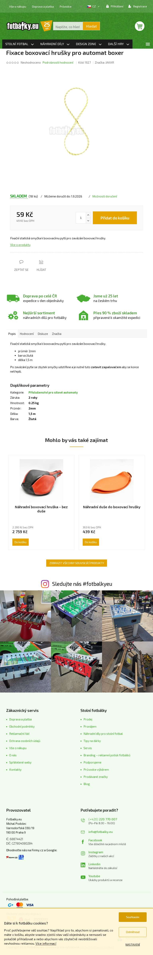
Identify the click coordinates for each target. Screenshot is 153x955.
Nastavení (133, 944)
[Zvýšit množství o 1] (88, 215)
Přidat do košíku (114, 217)
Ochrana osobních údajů (24, 741)
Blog (86, 784)
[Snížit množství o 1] (88, 220)
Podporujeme (92, 762)
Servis (87, 748)
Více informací (45, 943)
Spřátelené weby (20, 762)
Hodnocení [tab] (27, 333)
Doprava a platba (43, 6)
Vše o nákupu (17, 6)
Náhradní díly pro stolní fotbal (103, 733)
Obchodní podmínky (22, 726)
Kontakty (15, 769)
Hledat (91, 26)
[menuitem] (19, 44)
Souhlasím (132, 917)
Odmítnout (133, 932)
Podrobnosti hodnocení (57, 62)
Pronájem (89, 726)
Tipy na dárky (92, 741)
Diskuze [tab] (43, 333)
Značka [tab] (56, 333)
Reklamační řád (19, 733)
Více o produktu (20, 245)
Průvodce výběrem (96, 769)
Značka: (104, 62)
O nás (13, 755)
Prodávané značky (95, 776)
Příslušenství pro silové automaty (53, 392)
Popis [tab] (12, 333)
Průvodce (66, 6)
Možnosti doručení (104, 196)
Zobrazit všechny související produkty (76, 563)
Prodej (87, 719)
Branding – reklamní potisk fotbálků (106, 755)
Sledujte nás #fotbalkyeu (82, 583)
